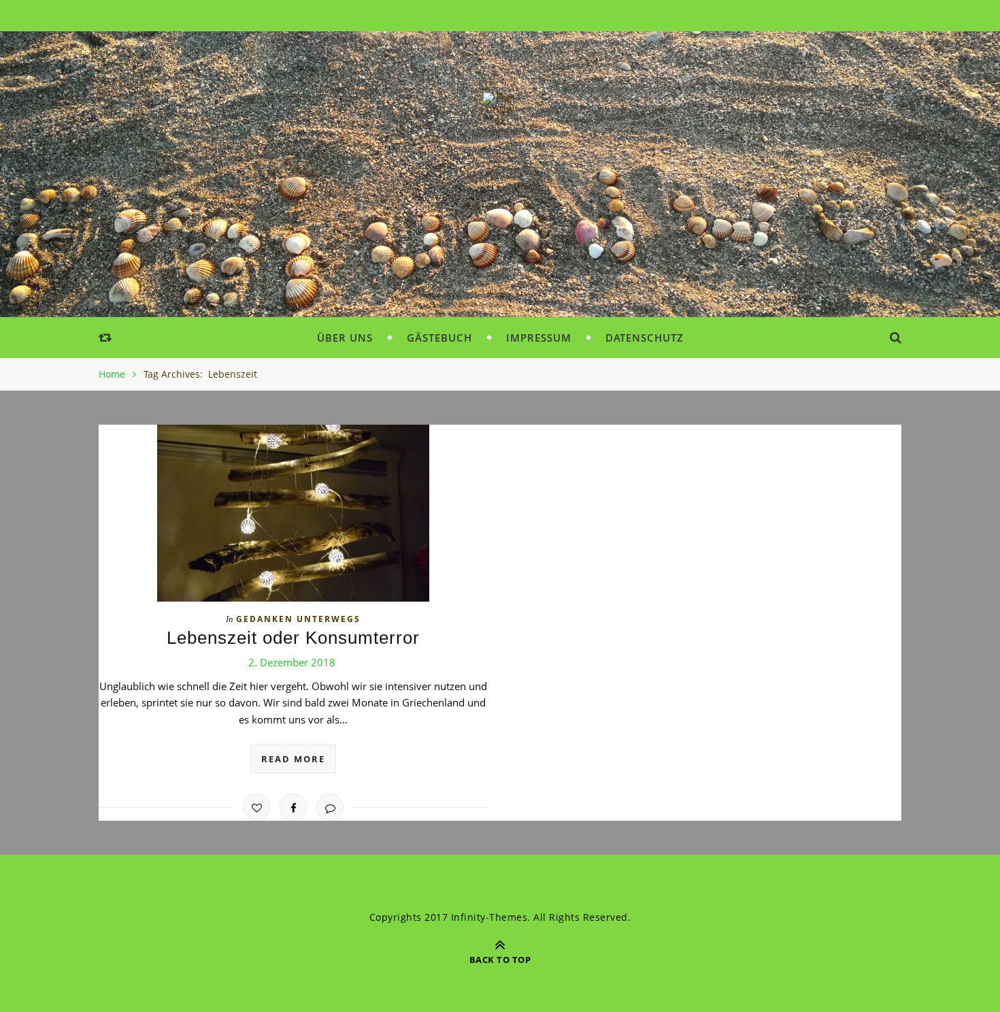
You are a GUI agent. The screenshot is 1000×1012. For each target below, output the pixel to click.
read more (293, 759)
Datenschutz (644, 337)
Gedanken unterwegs (298, 619)
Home (112, 374)
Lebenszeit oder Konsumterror (293, 637)
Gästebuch (439, 337)
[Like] (256, 807)
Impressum (538, 337)
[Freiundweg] (500, 109)
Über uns (345, 337)
